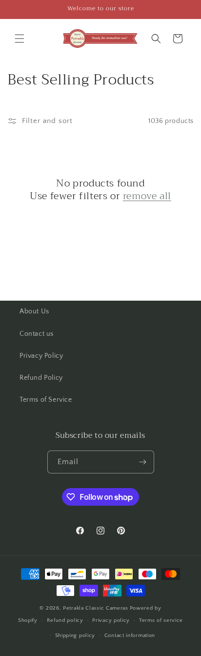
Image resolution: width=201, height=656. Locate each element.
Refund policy (65, 620)
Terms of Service (46, 400)
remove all (147, 196)
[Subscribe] (143, 462)
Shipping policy (75, 635)
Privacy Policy (41, 356)
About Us (34, 311)
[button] (19, 38)
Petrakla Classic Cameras (95, 608)
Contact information (129, 635)
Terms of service (161, 620)
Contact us (37, 334)
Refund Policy (41, 378)
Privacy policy (111, 620)
